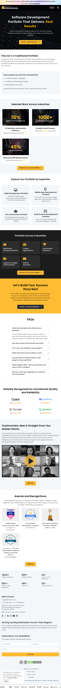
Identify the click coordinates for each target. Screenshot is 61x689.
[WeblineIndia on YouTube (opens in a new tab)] (14, 616)
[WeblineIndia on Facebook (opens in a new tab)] (3, 616)
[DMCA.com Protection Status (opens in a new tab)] (34, 662)
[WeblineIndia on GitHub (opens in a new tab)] (17, 616)
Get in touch (8, 596)
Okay (6, 681)
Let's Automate (34, 3)
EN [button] (53, 7)
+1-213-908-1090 (7, 602)
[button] (30, 42)
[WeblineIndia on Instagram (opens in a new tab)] (11, 616)
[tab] (30, 333)
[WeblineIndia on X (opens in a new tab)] (5, 616)
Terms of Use (31, 674)
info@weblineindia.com (9, 600)
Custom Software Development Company (34, 680)
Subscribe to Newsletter (31, 669)
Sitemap (31, 677)
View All (30, 483)
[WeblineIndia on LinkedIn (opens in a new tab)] (8, 616)
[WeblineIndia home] (10, 8)
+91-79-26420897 (18, 602)
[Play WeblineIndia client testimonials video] (30, 461)
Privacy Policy (31, 671)
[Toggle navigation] (58, 7)
